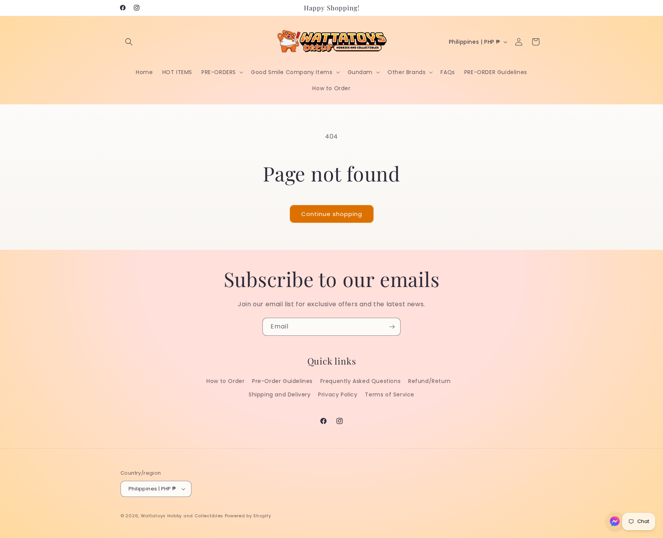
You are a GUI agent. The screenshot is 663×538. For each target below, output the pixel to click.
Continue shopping (331, 214)
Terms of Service (389, 394)
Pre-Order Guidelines (282, 381)
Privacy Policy (337, 394)
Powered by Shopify (248, 516)
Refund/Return (429, 381)
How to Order (225, 381)
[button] (128, 41)
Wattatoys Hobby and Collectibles (182, 516)
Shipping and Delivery (280, 394)
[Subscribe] (391, 327)
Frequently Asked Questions (360, 381)
